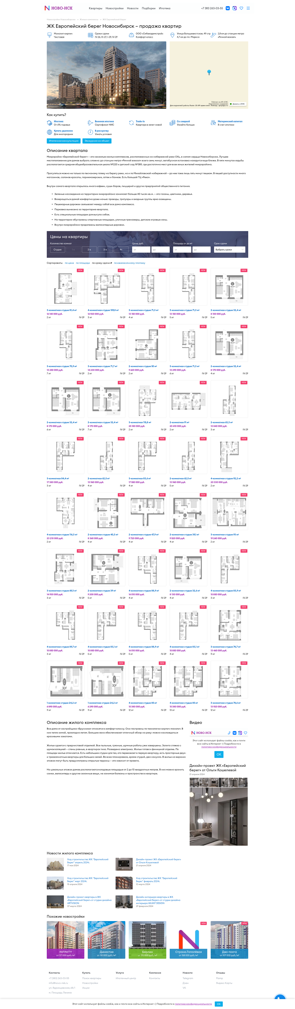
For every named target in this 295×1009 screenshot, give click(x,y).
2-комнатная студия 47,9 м (144, 534)
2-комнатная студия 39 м (102, 590)
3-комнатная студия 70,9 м (62, 366)
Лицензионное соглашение (218, 104)
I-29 (109, 37)
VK (184, 987)
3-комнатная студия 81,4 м (62, 310)
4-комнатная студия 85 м (143, 702)
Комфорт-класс (144, 37)
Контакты (154, 978)
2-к (89, 249)
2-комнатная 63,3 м (222, 422)
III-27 (103, 37)
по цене (69, 262)
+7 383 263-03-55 (212, 8)
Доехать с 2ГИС (239, 104)
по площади (83, 262)
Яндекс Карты (224, 983)
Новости (132, 8)
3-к (105, 249)
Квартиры (95, 8)
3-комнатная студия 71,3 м (143, 310)
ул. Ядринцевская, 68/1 (62, 987)
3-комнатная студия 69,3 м (62, 590)
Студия (57, 249)
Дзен (185, 983)
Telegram (188, 978)
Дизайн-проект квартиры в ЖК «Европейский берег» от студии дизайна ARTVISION (89, 900)
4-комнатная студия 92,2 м (226, 478)
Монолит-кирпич (63, 33)
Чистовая (59, 37)
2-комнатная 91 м (179, 422)
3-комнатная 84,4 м (58, 478)
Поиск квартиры (91, 978)
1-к (73, 249)
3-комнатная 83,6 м (140, 478)
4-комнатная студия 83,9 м (226, 590)
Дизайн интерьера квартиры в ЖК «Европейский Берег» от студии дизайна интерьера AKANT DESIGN (158, 900)
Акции (85, 987)
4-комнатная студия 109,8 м (103, 310)
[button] (50, 74)
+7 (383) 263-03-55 (59, 978)
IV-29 (114, 37)
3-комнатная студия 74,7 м (226, 646)
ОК (219, 1004)
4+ (121, 249)
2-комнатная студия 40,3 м (103, 534)
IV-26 (97, 37)
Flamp (219, 978)
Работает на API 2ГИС (220, 102)
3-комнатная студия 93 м (225, 534)
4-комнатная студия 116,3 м (62, 534)
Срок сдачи (220, 243)
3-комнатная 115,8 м (140, 422)
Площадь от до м (182, 243)
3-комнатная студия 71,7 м (102, 366)
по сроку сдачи (101, 262)
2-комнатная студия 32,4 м (226, 310)
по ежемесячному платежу (129, 262)
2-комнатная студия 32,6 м (185, 590)
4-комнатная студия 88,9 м (144, 590)
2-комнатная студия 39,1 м (184, 534)
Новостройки (115, 8)
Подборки (149, 8)
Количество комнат (61, 243)
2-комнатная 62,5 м (99, 478)
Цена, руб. (137, 243)
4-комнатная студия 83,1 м (102, 646)
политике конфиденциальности (193, 1003)
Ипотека (164, 8)
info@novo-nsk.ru (58, 983)
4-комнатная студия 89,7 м (62, 646)
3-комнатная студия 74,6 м (226, 702)
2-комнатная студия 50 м (143, 366)
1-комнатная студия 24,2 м (62, 702)
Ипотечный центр (126, 978)
